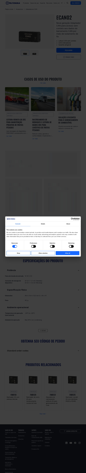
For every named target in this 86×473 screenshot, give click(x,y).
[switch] (33, 246)
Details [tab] (43, 223)
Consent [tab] (17, 223)
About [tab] (68, 223)
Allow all (67, 253)
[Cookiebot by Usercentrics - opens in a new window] (72, 219)
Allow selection (43, 253)
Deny (18, 253)
